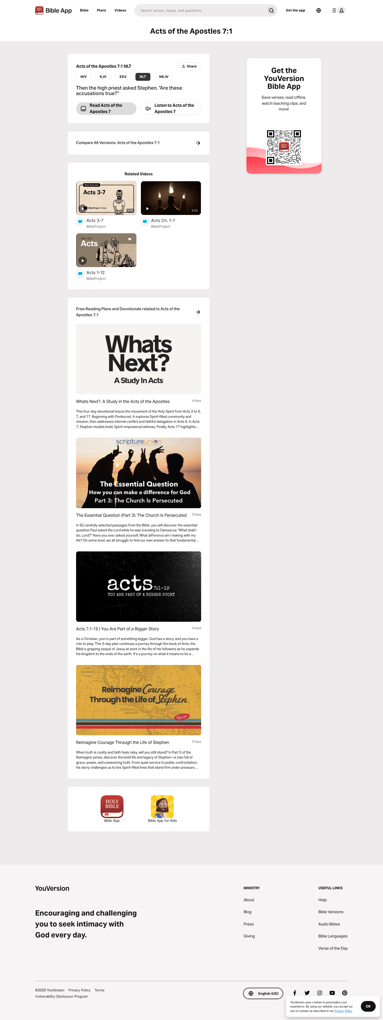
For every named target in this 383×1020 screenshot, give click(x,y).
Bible (84, 10)
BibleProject (96, 226)
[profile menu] (338, 10)
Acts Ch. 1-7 (168, 220)
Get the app (295, 10)
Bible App (112, 820)
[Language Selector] (318, 10)
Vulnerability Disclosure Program (61, 996)
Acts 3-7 (100, 220)
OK (368, 1006)
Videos (120, 10)
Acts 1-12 (101, 272)
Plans (101, 10)
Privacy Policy (79, 990)
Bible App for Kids (162, 820)
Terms (99, 990)
